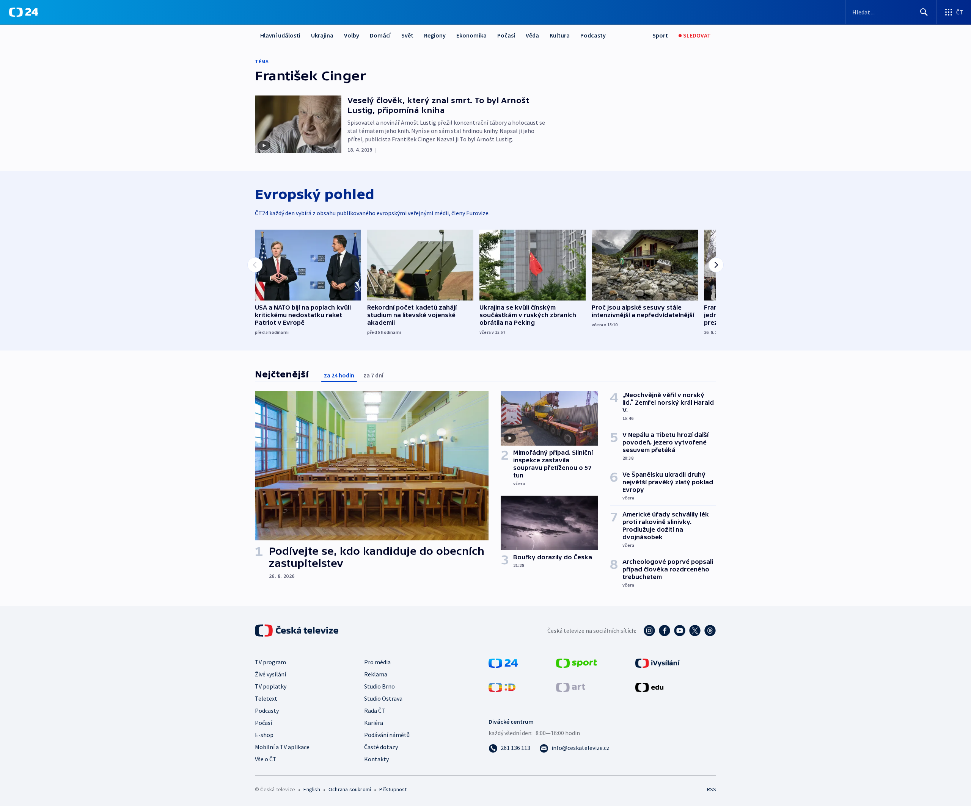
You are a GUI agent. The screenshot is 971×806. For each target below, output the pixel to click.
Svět (407, 35)
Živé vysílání (270, 674)
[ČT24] (23, 12)
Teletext (266, 698)
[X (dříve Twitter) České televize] (695, 630)
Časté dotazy (381, 747)
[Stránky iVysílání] (657, 662)
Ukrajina (322, 35)
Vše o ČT (266, 759)
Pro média (377, 662)
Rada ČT (374, 710)
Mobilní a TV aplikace (282, 747)
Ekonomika (471, 35)
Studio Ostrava (383, 698)
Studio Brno (379, 686)
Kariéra (373, 722)
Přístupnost (393, 789)
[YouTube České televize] (680, 630)
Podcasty (593, 35)
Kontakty (376, 759)
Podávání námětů (387, 735)
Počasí (506, 35)
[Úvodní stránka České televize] (297, 630)
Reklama (375, 674)
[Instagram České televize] (649, 630)
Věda (532, 35)
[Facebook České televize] (664, 630)
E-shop (264, 735)
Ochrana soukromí (349, 789)
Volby (351, 35)
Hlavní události (280, 35)
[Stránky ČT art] (570, 686)
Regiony (435, 35)
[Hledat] (924, 12)
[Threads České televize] (710, 630)
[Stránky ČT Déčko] (502, 686)
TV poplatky (270, 686)
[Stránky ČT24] (503, 662)
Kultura (560, 35)
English (311, 789)
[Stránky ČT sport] (576, 662)
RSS (711, 789)
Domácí (380, 35)
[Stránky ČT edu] (649, 686)
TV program (270, 662)
